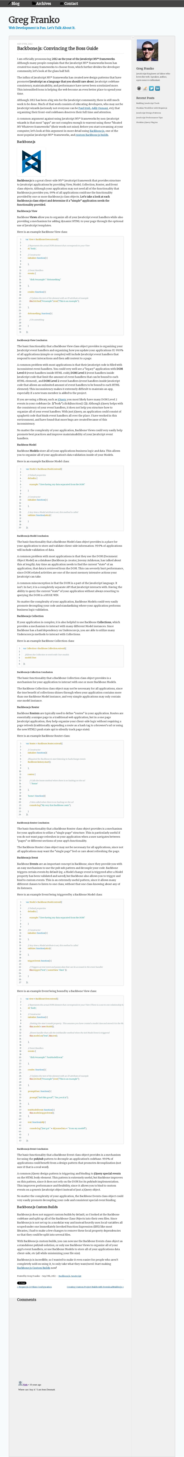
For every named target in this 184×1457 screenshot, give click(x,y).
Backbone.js (97, 131)
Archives (43, 3)
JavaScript (76, 1276)
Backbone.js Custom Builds (33, 1268)
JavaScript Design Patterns (148, 113)
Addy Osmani (100, 108)
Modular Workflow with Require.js (151, 108)
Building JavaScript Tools (147, 103)
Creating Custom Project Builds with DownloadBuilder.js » (95, 1287)
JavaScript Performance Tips (149, 117)
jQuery (62, 399)
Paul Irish (84, 108)
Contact (71, 3)
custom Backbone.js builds (92, 135)
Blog (16, 3)
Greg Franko (34, 19)
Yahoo (162, 73)
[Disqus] (70, 1341)
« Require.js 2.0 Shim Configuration (34, 1287)
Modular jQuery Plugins (147, 122)
